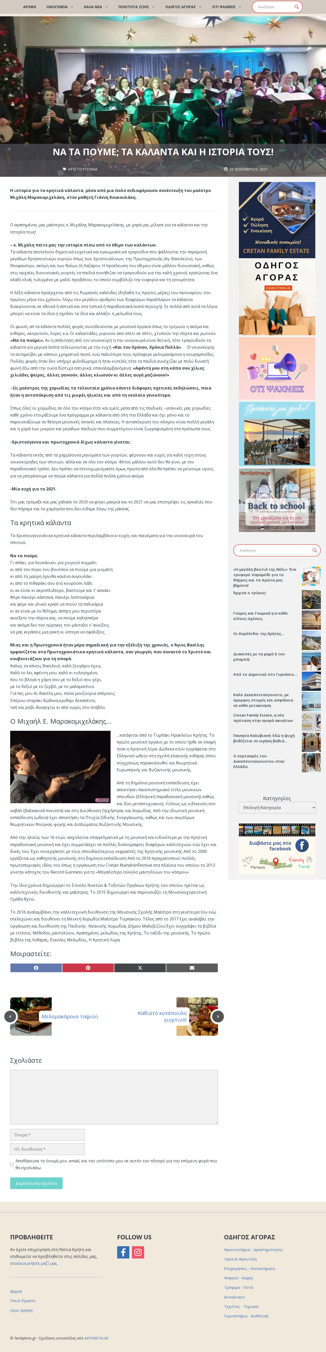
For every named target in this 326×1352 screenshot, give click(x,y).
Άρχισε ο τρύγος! (249, 592)
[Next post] (218, 1016)
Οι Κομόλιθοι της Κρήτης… (258, 633)
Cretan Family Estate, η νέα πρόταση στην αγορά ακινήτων (263, 717)
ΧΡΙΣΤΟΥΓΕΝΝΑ (83, 169)
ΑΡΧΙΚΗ (29, 6)
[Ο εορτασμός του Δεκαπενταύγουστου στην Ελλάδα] (311, 763)
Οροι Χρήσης (21, 1310)
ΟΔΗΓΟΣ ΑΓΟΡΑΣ (180, 6)
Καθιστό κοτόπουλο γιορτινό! (162, 1016)
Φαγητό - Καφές (238, 1277)
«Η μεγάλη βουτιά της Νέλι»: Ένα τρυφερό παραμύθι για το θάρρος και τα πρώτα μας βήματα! (264, 577)
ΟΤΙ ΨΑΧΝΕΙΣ (224, 6)
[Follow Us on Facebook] (123, 1252)
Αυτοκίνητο (234, 1296)
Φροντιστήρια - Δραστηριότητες (253, 1249)
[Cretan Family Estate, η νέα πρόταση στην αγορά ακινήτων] (311, 722)
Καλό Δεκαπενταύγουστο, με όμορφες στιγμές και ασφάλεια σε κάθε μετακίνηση (263, 700)
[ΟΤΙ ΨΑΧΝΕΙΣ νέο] (277, 398)
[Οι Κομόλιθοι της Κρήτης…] (311, 641)
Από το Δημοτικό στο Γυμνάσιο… (265, 674)
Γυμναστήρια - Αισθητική (246, 1315)
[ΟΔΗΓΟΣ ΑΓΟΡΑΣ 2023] (277, 333)
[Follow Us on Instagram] (138, 1252)
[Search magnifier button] (296, 6)
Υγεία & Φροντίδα (240, 1259)
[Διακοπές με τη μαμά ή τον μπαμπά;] (311, 661)
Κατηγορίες (277, 798)
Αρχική (16, 1291)
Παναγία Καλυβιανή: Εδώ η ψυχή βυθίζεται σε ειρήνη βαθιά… (264, 738)
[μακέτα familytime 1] (277, 256)
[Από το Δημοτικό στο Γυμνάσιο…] (311, 682)
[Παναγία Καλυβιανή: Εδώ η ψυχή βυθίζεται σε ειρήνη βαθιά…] (311, 743)
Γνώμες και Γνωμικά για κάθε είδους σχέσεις (260, 615)
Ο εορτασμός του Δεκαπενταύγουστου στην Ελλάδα (258, 761)
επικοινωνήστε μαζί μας (33, 1263)
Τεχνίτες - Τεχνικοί (241, 1306)
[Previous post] (10, 1016)
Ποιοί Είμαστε (22, 1300)
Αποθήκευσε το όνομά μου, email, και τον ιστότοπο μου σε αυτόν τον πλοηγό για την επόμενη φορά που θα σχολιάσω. (116, 1164)
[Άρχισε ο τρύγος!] (311, 600)
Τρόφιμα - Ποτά (238, 1287)
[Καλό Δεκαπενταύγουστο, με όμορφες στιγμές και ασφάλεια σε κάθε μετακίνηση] (311, 702)
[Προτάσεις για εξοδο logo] (277, 464)
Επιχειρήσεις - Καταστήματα (249, 1268)
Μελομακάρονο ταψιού (70, 1016)
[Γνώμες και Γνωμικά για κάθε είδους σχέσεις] (311, 620)
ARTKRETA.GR (96, 1338)
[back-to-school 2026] (277, 530)
